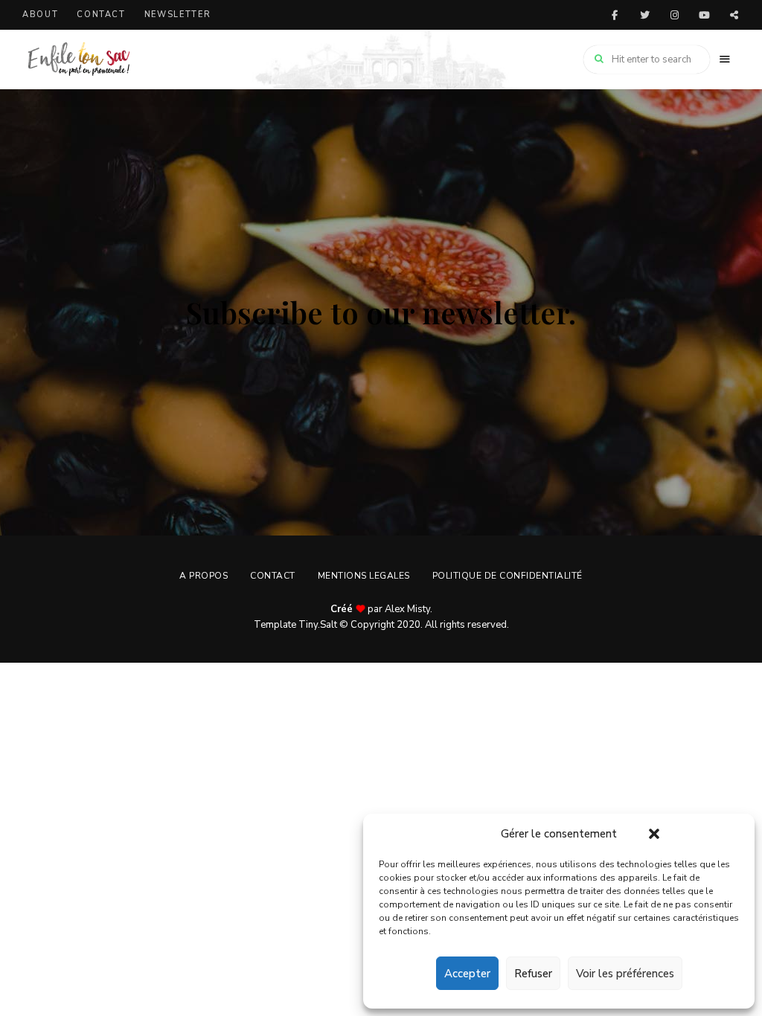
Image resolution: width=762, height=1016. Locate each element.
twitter (644, 15)
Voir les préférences (625, 973)
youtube (704, 15)
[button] (654, 833)
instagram (674, 15)
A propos (203, 576)
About (40, 14)
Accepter (467, 973)
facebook (615, 15)
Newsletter (177, 14)
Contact (101, 14)
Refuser (533, 973)
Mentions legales (364, 576)
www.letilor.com (734, 15)
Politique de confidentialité (507, 576)
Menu (725, 59)
